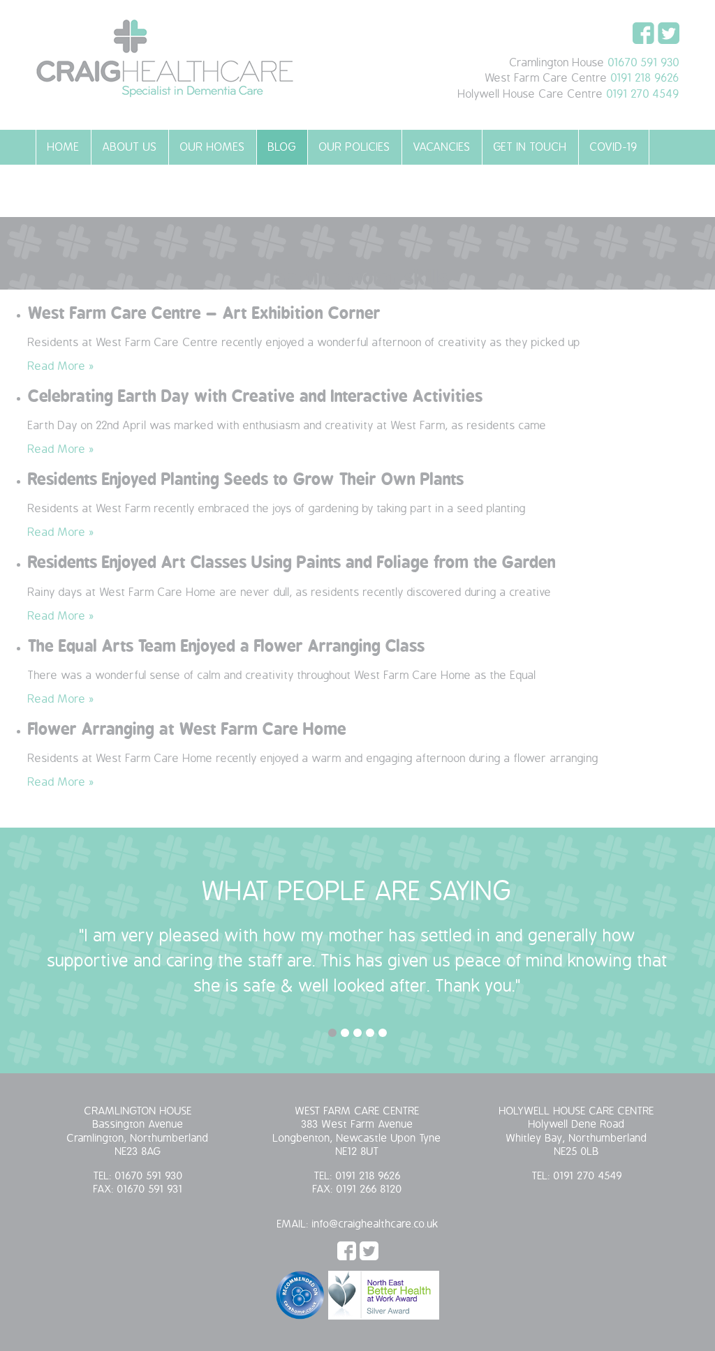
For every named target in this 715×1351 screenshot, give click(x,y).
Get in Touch (530, 147)
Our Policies (354, 147)
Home (63, 147)
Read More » (61, 366)
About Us (130, 147)
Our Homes (212, 147)
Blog (282, 147)
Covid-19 (613, 147)
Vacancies (442, 147)
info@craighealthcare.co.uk (375, 1224)
